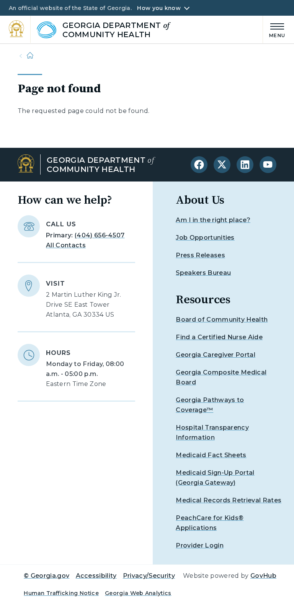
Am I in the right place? (213, 220)
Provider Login (199, 545)
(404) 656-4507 (99, 235)
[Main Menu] (274, 29)
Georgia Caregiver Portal (215, 354)
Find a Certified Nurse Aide (219, 337)
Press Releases (200, 255)
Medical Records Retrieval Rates (228, 500)
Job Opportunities (205, 237)
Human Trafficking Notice (61, 593)
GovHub (263, 575)
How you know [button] (158, 8)
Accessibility (96, 575)
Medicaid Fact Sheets (211, 455)
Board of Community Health (222, 319)
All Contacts (66, 245)
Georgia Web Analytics (138, 593)
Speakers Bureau (203, 272)
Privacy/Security (149, 575)
